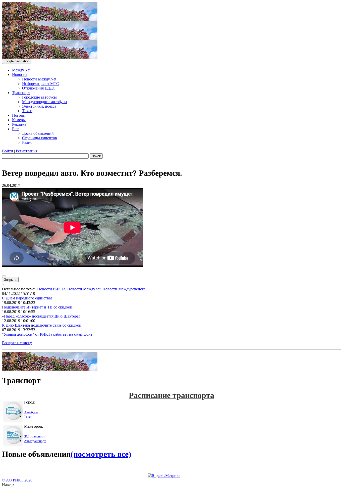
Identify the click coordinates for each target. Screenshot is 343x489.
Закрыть (10, 280)
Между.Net (21, 70)
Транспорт (21, 93)
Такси (27, 111)
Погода (18, 115)
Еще (15, 129)
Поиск (96, 156)
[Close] (4, 276)
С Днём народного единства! (27, 298)
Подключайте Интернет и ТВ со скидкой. (37, 307)
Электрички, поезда (39, 106)
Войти (7, 151)
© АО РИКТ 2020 (17, 480)
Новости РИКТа (51, 289)
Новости (19, 74)
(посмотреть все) (101, 454)
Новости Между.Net (39, 79)
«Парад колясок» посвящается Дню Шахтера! (41, 316)
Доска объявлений (38, 133)
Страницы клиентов (39, 138)
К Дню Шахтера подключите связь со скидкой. (42, 325)
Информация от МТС (40, 83)
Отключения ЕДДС (38, 88)
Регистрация (26, 151)
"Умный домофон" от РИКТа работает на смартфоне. (47, 334)
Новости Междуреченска (124, 289)
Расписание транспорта (171, 395)
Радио (27, 142)
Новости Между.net (83, 289)
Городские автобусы (39, 97)
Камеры (19, 120)
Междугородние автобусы (44, 102)
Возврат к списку (17, 343)
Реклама (19, 124)
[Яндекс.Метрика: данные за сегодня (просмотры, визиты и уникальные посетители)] (164, 475)
